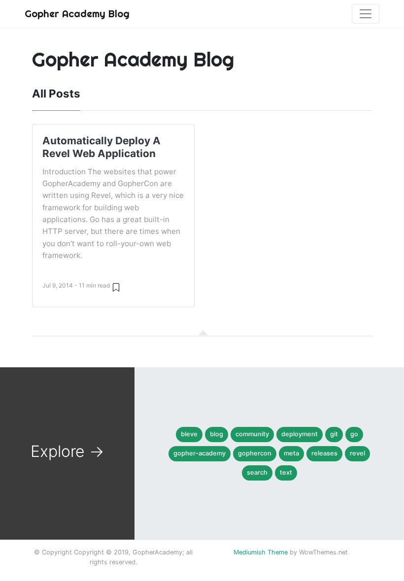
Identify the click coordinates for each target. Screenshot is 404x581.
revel (357, 453)
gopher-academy (199, 453)
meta (291, 453)
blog (216, 434)
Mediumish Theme (261, 552)
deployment (299, 434)
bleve (189, 434)
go (354, 434)
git (334, 434)
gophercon (254, 453)
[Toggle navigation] (365, 14)
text (286, 472)
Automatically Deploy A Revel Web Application (101, 147)
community (252, 434)
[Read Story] (116, 286)
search (257, 472)
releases (324, 453)
